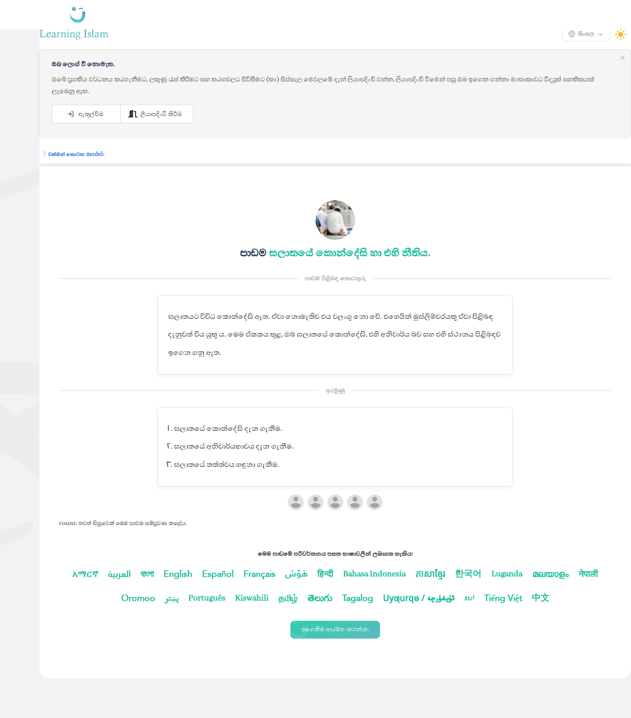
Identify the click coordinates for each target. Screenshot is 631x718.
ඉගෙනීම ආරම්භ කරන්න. (315, 648)
